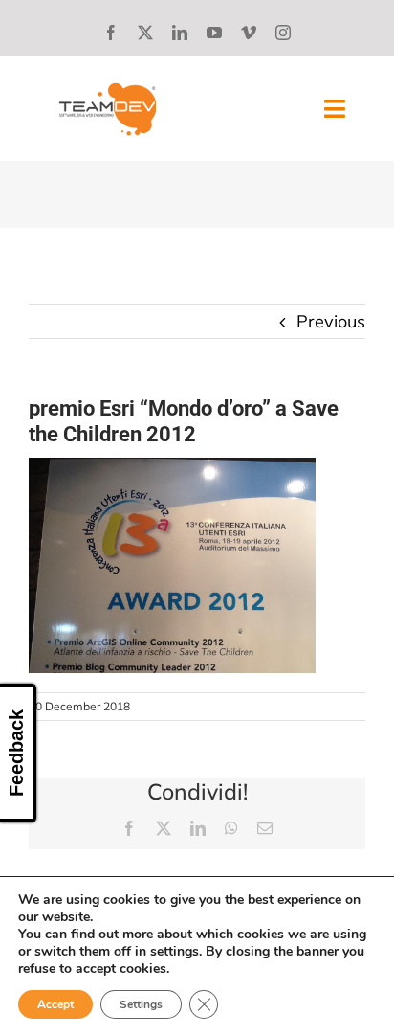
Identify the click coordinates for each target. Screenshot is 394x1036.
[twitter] (145, 32)
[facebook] (111, 32)
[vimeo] (248, 32)
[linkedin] (179, 32)
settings (174, 951)
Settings (141, 1004)
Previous (330, 321)
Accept (55, 1004)
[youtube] (214, 32)
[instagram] (283, 32)
